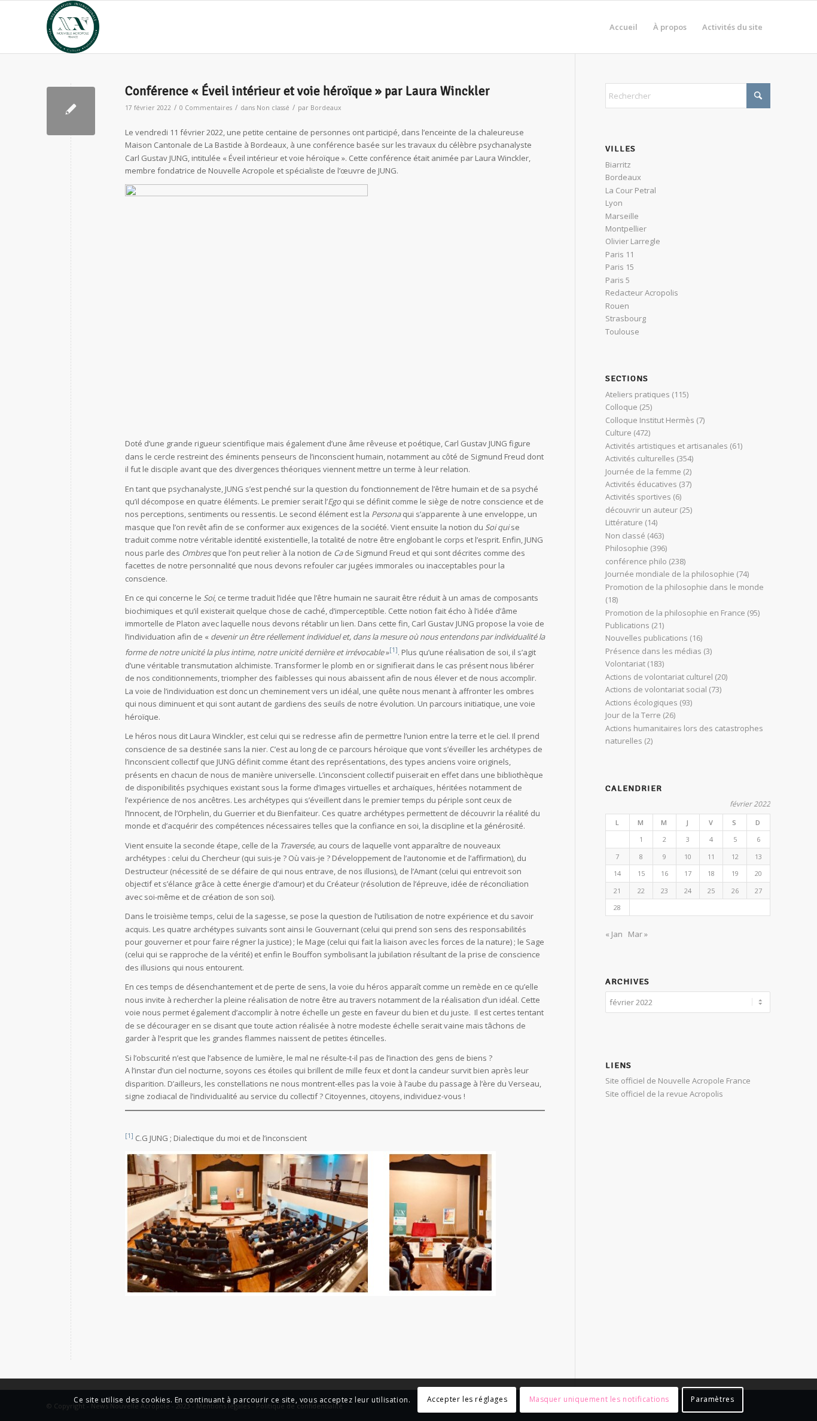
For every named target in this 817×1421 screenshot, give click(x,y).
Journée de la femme (643, 471)
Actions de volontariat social (656, 689)
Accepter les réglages (467, 1400)
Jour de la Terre (633, 715)
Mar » (638, 934)
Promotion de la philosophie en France (675, 612)
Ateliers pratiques (637, 394)
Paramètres (712, 1400)
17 (687, 873)
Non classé (273, 108)
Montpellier (626, 228)
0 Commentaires (205, 108)
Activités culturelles (640, 458)
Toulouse (622, 331)
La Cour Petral (630, 190)
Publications (627, 625)
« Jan (614, 934)
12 (735, 856)
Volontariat (625, 663)
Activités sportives (638, 496)
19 (735, 873)
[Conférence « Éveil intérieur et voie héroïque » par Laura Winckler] (71, 111)
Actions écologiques (641, 702)
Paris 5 (617, 280)
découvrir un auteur (641, 509)
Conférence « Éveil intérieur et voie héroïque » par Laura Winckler (307, 91)
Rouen (617, 305)
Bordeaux (326, 108)
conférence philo (636, 561)
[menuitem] (623, 27)
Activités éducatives (641, 484)
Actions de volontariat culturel (659, 676)
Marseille (622, 216)
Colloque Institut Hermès (649, 420)
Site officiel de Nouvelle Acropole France (678, 1080)
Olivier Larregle (632, 241)
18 (711, 873)
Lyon (614, 202)
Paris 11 (619, 254)
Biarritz (618, 164)
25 (711, 890)
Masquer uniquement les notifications (599, 1400)
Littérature (624, 522)
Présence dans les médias (653, 651)
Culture (618, 432)
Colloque (621, 406)
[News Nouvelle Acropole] (73, 27)
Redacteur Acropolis (641, 292)
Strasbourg (625, 318)
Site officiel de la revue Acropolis (664, 1093)
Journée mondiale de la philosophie (669, 573)
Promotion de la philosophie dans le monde (684, 587)
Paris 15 (619, 266)
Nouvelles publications (646, 637)
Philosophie (626, 548)
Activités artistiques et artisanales (666, 445)
